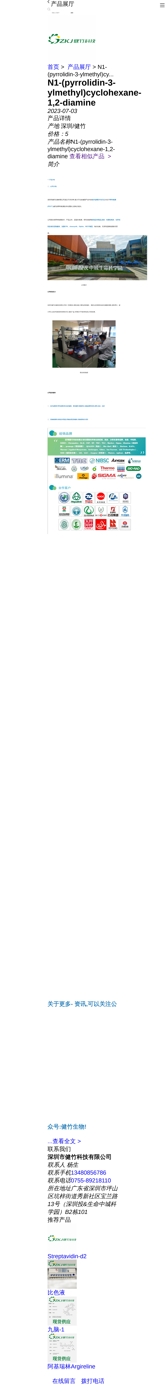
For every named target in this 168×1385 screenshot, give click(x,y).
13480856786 (88, 1172)
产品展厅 (79, 67)
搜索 (72, 12)
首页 (53, 67)
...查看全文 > (64, 1141)
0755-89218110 (91, 1180)
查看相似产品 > (90, 156)
